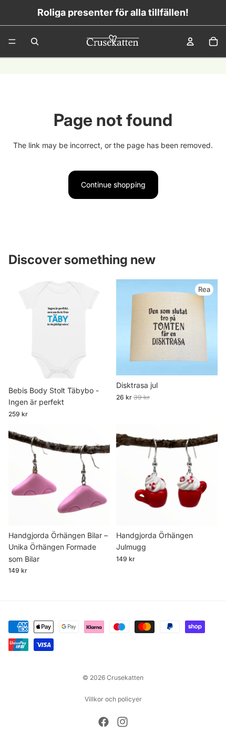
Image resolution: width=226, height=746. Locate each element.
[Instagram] (122, 722)
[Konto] (190, 41)
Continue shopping (113, 184)
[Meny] (12, 41)
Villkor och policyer (113, 699)
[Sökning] (34, 41)
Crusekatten (125, 677)
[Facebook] (103, 722)
